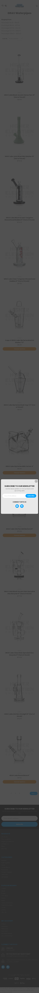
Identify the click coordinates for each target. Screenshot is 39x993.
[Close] (36, 481)
